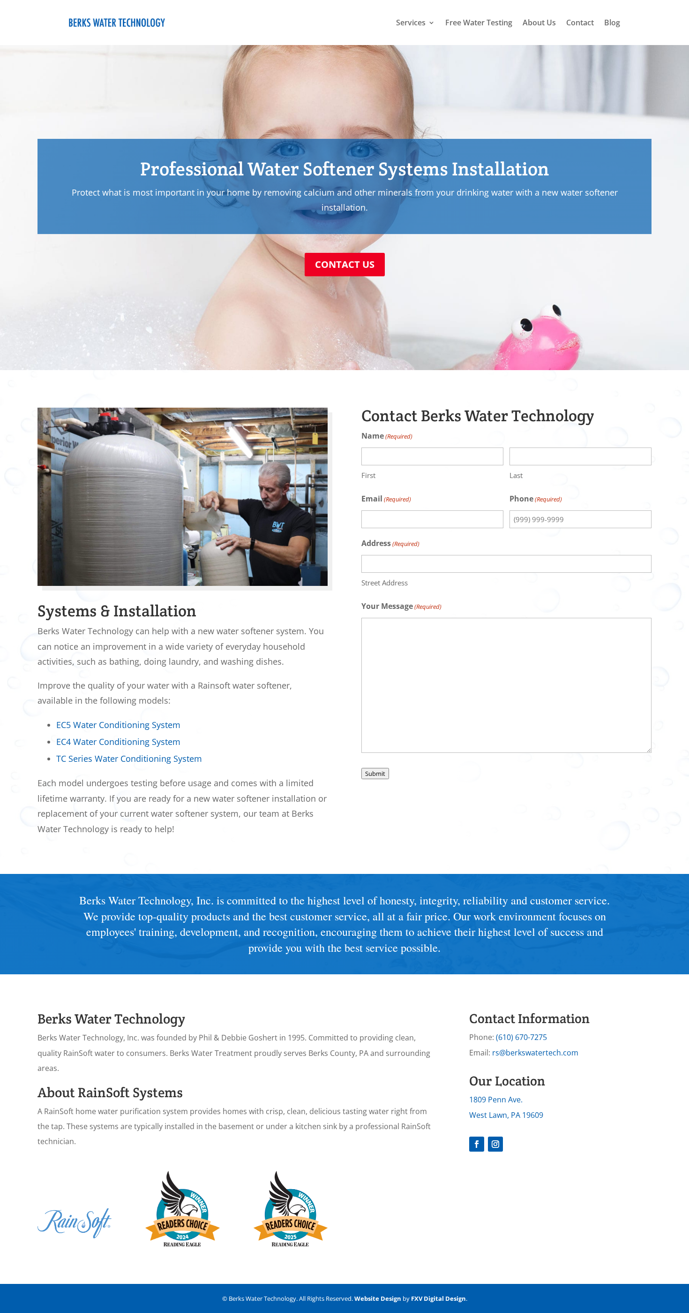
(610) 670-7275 (521, 1037)
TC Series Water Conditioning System (129, 758)
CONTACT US (344, 264)
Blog (612, 22)
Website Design (377, 1298)
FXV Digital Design (438, 1298)
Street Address (384, 582)
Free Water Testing (478, 22)
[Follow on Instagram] (495, 1144)
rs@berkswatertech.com (535, 1052)
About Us (539, 22)
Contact (580, 22)
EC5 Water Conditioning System (118, 724)
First (368, 475)
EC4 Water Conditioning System (118, 741)
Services (411, 22)
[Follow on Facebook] (476, 1144)
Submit (375, 773)
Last (516, 475)
